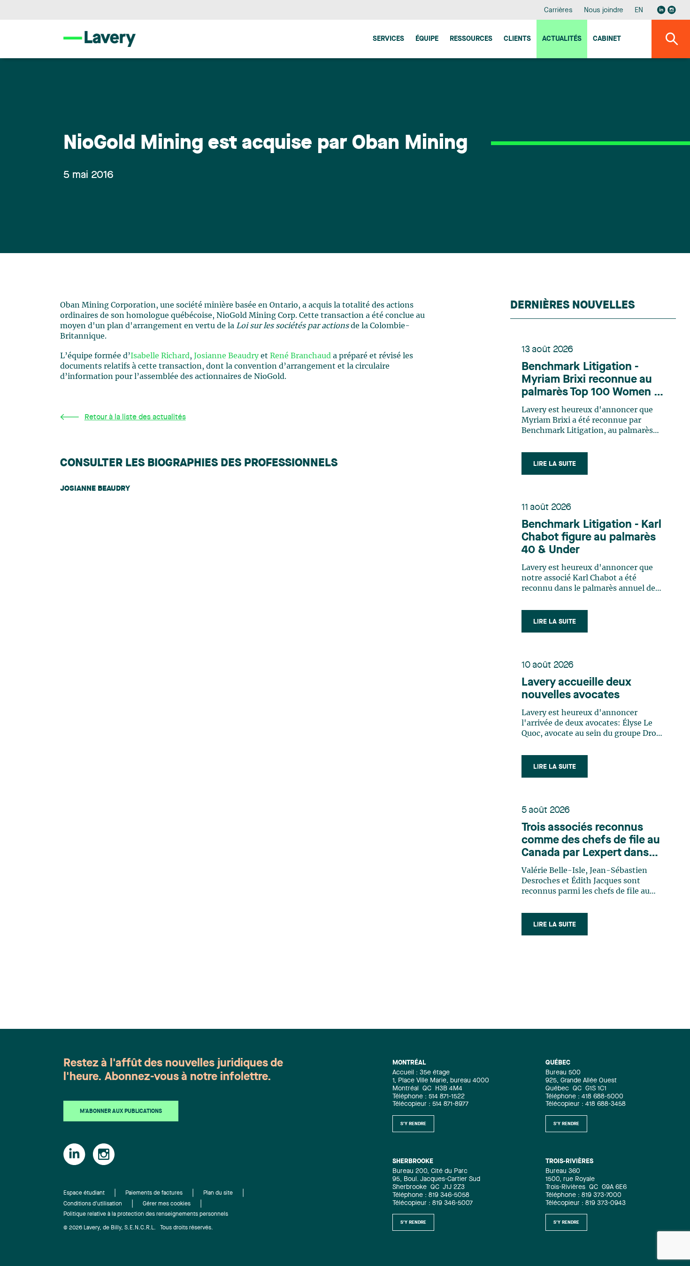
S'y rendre (413, 1123)
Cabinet (607, 39)
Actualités (562, 39)
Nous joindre (603, 10)
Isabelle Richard (160, 356)
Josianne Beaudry (226, 356)
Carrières (558, 10)
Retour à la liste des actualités (135, 417)
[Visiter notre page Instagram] (671, 10)
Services (388, 39)
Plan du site (218, 1193)
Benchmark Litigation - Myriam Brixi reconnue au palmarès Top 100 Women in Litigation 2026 (592, 380)
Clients (517, 39)
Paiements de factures (154, 1193)
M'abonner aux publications (121, 1111)
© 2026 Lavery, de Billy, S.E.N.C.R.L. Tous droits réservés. (138, 1228)
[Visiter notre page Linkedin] (661, 10)
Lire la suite (554, 464)
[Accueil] (99, 38)
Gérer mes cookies (167, 1204)
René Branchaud (300, 356)
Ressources (471, 39)
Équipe (426, 39)
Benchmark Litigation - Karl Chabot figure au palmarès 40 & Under (591, 537)
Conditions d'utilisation (92, 1204)
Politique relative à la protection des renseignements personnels (145, 1214)
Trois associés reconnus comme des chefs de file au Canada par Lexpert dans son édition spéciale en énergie (590, 841)
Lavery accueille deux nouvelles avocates (576, 689)
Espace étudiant (84, 1193)
